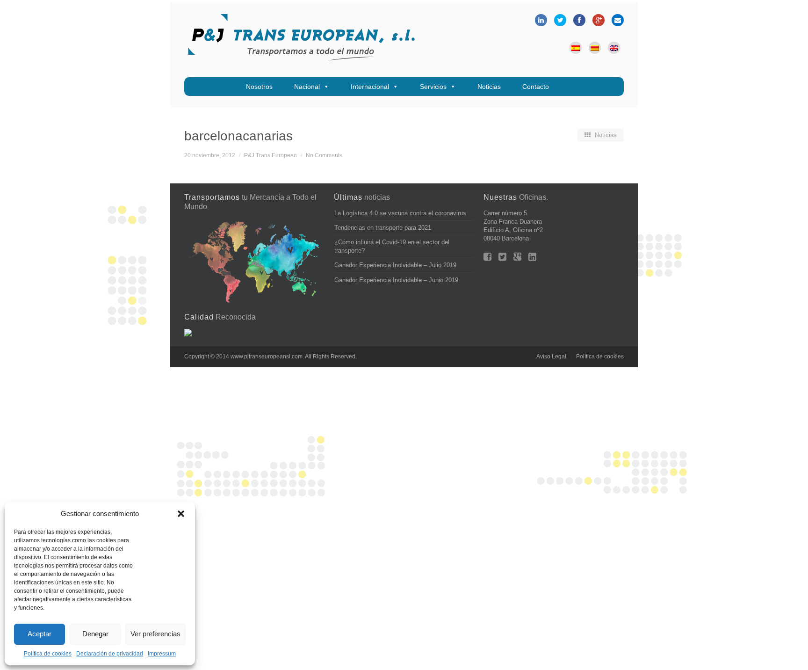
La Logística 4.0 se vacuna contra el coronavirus (400, 213)
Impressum (162, 653)
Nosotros (259, 86)
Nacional (307, 86)
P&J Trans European (270, 155)
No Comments (324, 155)
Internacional (370, 86)
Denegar (95, 634)
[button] (181, 513)
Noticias (489, 86)
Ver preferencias (155, 634)
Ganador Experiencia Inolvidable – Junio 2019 (396, 280)
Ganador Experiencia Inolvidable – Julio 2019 (395, 265)
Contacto (535, 86)
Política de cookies (48, 653)
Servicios (433, 86)
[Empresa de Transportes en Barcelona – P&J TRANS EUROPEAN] (301, 40)
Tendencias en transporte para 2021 (382, 227)
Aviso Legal (551, 356)
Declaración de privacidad (109, 653)
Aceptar (39, 634)
